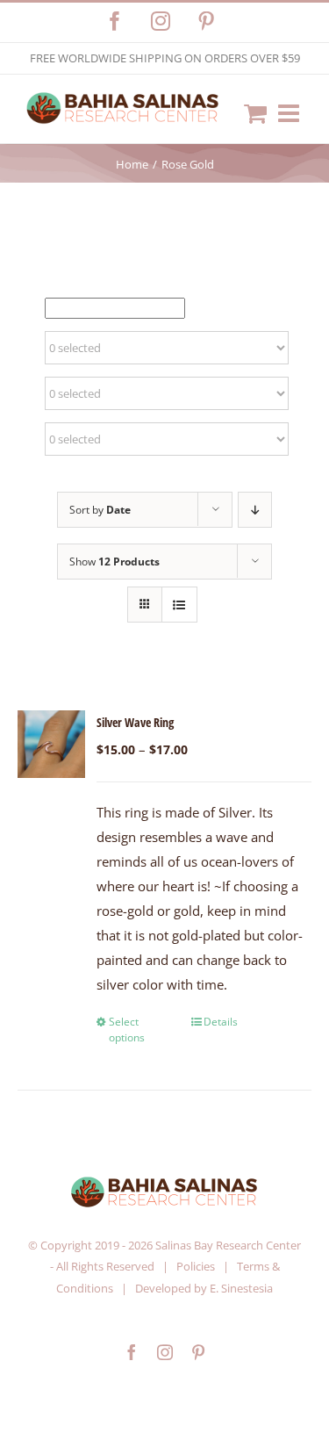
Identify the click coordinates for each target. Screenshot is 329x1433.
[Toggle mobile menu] (290, 113)
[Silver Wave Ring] (51, 744)
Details (221, 1021)
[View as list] (179, 604)
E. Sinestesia (241, 1288)
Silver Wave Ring (135, 722)
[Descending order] (255, 510)
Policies (195, 1266)
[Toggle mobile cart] (255, 113)
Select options (127, 1029)
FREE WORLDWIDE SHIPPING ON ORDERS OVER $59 (165, 58)
